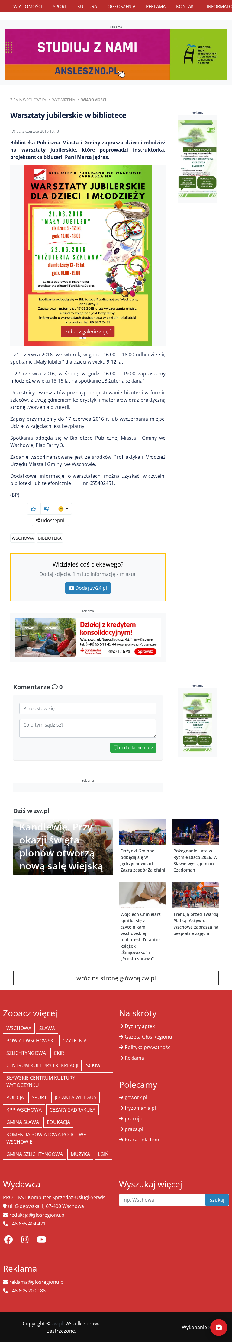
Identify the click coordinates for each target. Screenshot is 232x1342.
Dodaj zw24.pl (91, 588)
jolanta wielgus (75, 1097)
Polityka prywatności (148, 1047)
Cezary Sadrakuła (72, 1109)
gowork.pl (136, 1097)
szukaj (217, 1199)
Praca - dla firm (142, 1139)
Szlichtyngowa (26, 1053)
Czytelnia (75, 1040)
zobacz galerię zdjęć (88, 331)
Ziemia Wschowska (28, 99)
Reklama (156, 6)
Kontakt (186, 6)
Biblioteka (50, 538)
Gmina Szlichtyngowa (34, 1154)
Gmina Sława (22, 1122)
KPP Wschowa (24, 1109)
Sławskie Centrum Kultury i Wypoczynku (42, 1081)
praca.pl (134, 1129)
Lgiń (103, 1154)
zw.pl (57, 1323)
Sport (60, 6)
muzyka (80, 1154)
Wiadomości (27, 6)
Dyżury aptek (140, 1026)
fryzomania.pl (140, 1108)
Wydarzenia (63, 99)
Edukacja (58, 1122)
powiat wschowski (30, 1040)
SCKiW (93, 1065)
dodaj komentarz (135, 747)
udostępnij (53, 520)
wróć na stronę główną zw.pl (116, 978)
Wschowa (23, 538)
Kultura (87, 6)
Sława (47, 1028)
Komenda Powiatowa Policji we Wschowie (46, 1138)
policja (15, 1097)
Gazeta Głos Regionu (148, 1036)
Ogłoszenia (121, 6)
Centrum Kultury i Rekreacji (42, 1065)
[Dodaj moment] (218, 1327)
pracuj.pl (135, 1118)
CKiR (59, 1053)
